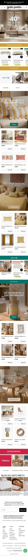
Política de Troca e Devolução (14, 548)
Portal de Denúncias (8, 543)
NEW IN (14, 124)
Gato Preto (15, 553)
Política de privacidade (20, 545)
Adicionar (10, 148)
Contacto (12, 530)
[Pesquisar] (4, 7)
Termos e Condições (7, 545)
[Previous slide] (2, 25)
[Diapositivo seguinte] (26, 2)
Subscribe (23, 510)
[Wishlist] (24, 7)
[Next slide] (25, 25)
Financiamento (13, 539)
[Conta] (21, 7)
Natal (20, 534)
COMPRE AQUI (14, 207)
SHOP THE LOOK (14, 399)
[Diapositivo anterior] (1, 2)
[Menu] (1, 7)
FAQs (11, 529)
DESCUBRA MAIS (14, 68)
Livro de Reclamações (19, 543)
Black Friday (22, 535)
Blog (20, 529)
